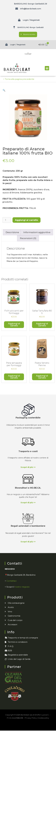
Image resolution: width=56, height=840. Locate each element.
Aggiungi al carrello (26, 220)
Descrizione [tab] (12, 232)
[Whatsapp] (37, 725)
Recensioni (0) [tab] (28, 238)
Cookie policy (43, 718)
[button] (47, 68)
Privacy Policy (31, 718)
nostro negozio (22, 587)
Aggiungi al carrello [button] (14, 324)
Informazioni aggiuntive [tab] (36, 232)
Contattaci (12, 581)
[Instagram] (25, 725)
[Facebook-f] (19, 725)
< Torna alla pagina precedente (18, 79)
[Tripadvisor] (31, 725)
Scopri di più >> (28, 467)
